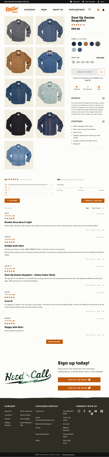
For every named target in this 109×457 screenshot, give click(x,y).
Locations (8, 415)
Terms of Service (26, 411)
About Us (8, 411)
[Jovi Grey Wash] (97, 43)
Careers (7, 419)
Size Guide (100, 57)
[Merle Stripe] (79, 49)
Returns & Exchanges (43, 424)
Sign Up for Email (77, 380)
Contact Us (40, 411)
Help (98, 89)
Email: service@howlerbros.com (45, 418)
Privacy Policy (25, 415)
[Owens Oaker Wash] (85, 43)
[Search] (90, 9)
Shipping (77, 89)
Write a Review (94, 201)
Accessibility (25, 419)
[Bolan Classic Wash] (79, 43)
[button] (102, 10)
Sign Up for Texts (77, 388)
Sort (87, 208)
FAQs (38, 440)
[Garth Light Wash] (73, 49)
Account (66, 424)
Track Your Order (67, 418)
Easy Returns (87, 89)
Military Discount (66, 429)
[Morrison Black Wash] (73, 43)
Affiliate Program (8, 423)
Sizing (38, 428)
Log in (102, 2)
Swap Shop (76, 2)
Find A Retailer (90, 2)
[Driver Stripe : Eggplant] (91, 43)
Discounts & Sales (42, 434)
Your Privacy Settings (68, 455)
